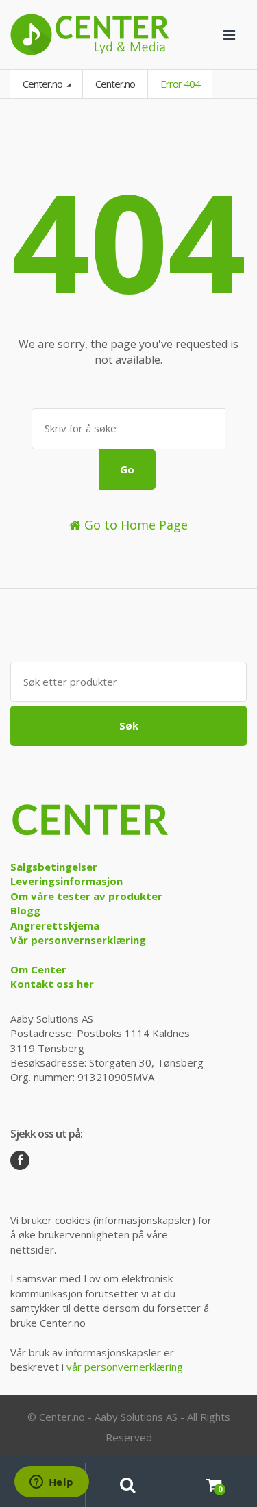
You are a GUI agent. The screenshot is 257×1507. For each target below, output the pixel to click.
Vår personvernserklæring (78, 940)
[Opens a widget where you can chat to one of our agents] (51, 1483)
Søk (128, 725)
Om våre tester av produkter (86, 896)
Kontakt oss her (52, 984)
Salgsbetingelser (53, 866)
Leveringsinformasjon (66, 881)
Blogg (25, 910)
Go (127, 469)
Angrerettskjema (54, 925)
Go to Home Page (134, 524)
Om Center (38, 969)
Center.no (43, 83)
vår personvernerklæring (124, 1366)
